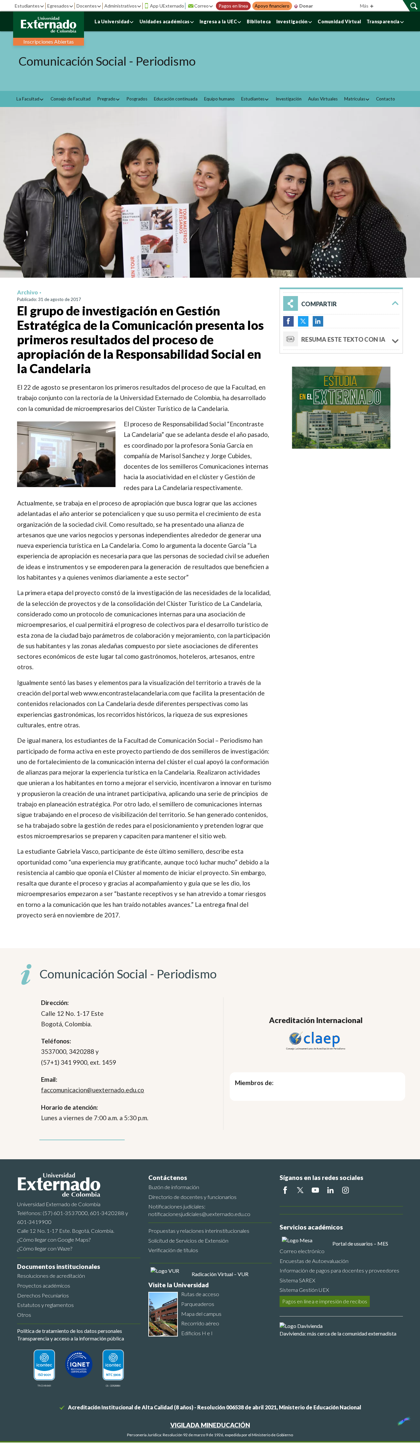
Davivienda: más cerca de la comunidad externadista (338, 1333)
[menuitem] (30, 99)
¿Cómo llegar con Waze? (44, 1248)
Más (364, 6)
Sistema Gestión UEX (304, 1290)
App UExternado (167, 6)
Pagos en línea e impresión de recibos (324, 1301)
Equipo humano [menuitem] (219, 98)
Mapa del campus (201, 1314)
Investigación (292, 21)
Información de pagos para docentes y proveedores (339, 1270)
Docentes (86, 6)
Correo (201, 6)
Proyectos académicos (43, 1285)
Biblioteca (259, 21)
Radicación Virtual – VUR (220, 1274)
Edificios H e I (197, 1333)
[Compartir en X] (303, 321)
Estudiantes (27, 6)
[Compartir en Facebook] (288, 321)
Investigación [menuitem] (289, 98)
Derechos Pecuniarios (43, 1295)
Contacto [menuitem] (385, 98)
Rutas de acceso (200, 1294)
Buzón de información (173, 1187)
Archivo (27, 292)
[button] (341, 303)
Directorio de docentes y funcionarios (192, 1197)
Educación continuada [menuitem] (176, 98)
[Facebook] (285, 1190)
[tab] (341, 339)
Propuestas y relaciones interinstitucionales (198, 1231)
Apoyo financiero (272, 6)
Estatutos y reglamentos (45, 1305)
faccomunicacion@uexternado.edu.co (92, 1090)
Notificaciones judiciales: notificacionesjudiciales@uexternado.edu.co (199, 1210)
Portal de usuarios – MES (360, 1243)
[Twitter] (300, 1190)
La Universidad (111, 21)
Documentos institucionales (58, 1266)
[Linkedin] (330, 1190)
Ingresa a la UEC (218, 21)
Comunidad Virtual (339, 21)
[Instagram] (345, 1190)
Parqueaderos (197, 1304)
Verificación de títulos (173, 1250)
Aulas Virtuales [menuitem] (323, 98)
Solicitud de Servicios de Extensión (188, 1240)
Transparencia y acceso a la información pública (70, 1338)
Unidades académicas (164, 21)
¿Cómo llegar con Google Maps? (54, 1239)
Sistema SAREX (297, 1280)
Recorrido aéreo (200, 1323)
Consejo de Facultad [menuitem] (71, 98)
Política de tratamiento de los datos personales (69, 1331)
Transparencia (383, 21)
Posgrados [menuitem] (136, 98)
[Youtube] (315, 1190)
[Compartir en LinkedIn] (318, 321)
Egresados (58, 6)
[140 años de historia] (403, 1419)
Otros (24, 1315)
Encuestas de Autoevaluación (314, 1261)
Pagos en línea (233, 6)
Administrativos (120, 6)
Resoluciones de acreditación (51, 1275)
